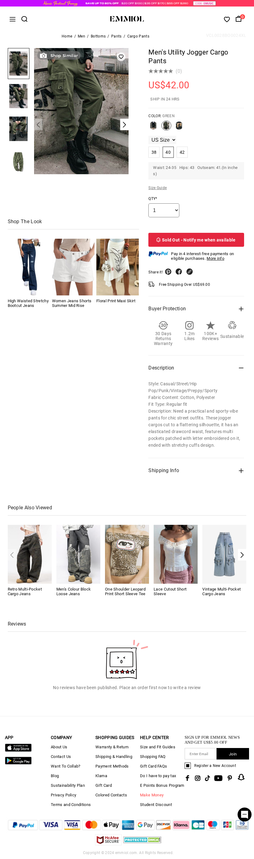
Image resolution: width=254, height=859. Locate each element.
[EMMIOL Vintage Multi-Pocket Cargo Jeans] (224, 554)
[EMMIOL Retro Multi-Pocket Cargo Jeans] (30, 554)
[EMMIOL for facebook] (187, 778)
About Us (59, 747)
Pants (116, 36)
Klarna (101, 775)
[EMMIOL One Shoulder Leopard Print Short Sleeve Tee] (127, 554)
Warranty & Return (112, 747)
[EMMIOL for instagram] (197, 778)
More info (215, 258)
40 (168, 152)
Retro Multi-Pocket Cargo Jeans (25, 591)
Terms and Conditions (71, 804)
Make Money (152, 795)
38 (154, 152)
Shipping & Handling (113, 756)
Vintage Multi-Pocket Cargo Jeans (221, 591)
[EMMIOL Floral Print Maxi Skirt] (117, 267)
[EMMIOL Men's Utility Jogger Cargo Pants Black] (153, 128)
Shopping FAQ (153, 756)
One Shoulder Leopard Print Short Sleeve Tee (125, 591)
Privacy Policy (63, 795)
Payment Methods (112, 766)
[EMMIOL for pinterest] (230, 778)
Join (233, 754)
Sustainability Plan (68, 785)
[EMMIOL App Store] (18, 750)
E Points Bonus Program (162, 785)
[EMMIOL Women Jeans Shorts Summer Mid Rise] (73, 267)
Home (67, 36)
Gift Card (103, 785)
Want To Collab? (66, 766)
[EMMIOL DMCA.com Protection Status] (142, 844)
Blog (55, 775)
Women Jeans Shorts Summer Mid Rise (71, 303)
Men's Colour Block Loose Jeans (73, 591)
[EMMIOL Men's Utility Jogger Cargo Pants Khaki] (179, 128)
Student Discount (156, 804)
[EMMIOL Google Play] (18, 763)
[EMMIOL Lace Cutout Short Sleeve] (176, 554)
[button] (242, 554)
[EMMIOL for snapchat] (241, 777)
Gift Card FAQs (153, 766)
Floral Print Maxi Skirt (115, 301)
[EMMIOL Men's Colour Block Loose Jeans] (78, 554)
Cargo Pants (138, 36)
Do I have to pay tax (158, 775)
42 (182, 152)
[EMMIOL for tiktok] (207, 778)
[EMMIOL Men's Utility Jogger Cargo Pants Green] (166, 128)
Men (81, 36)
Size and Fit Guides (157, 747)
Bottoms (98, 36)
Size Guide (157, 188)
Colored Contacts (111, 795)
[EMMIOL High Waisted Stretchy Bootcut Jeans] (29, 267)
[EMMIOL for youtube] (218, 778)
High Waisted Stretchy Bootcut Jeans (28, 303)
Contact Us (61, 756)
